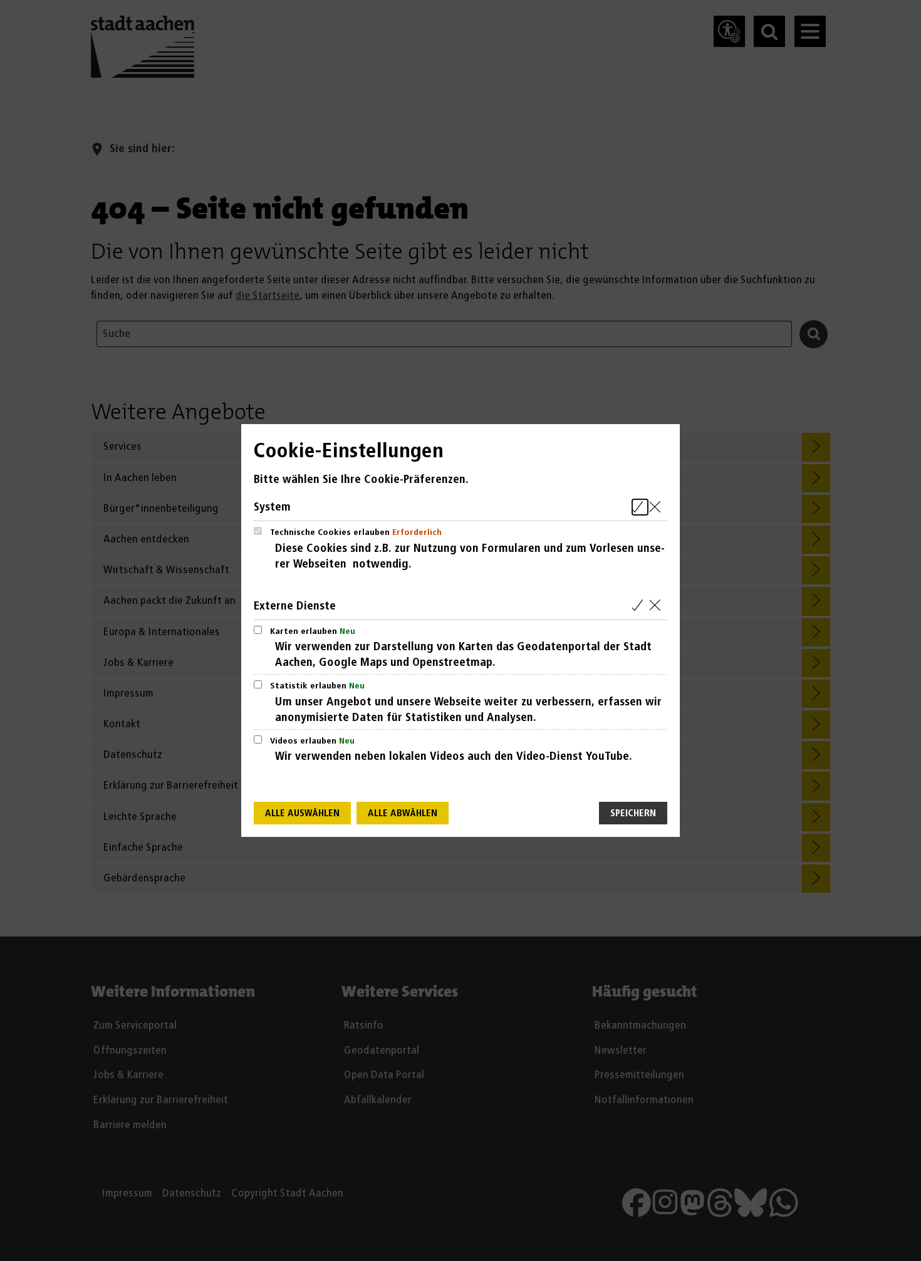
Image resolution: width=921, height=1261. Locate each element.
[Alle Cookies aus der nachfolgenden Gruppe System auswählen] (640, 507)
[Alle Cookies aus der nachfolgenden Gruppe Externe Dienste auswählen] (640, 606)
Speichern (633, 813)
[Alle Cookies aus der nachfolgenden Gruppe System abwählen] (657, 507)
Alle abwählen (402, 813)
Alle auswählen (302, 813)
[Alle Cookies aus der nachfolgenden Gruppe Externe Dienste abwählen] (657, 606)
